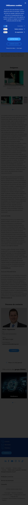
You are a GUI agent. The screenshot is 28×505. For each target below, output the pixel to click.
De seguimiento (19, 32)
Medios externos (19, 29)
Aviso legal (19, 48)
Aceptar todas (14, 39)
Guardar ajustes (14, 44)
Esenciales (20, 26)
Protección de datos (10, 48)
